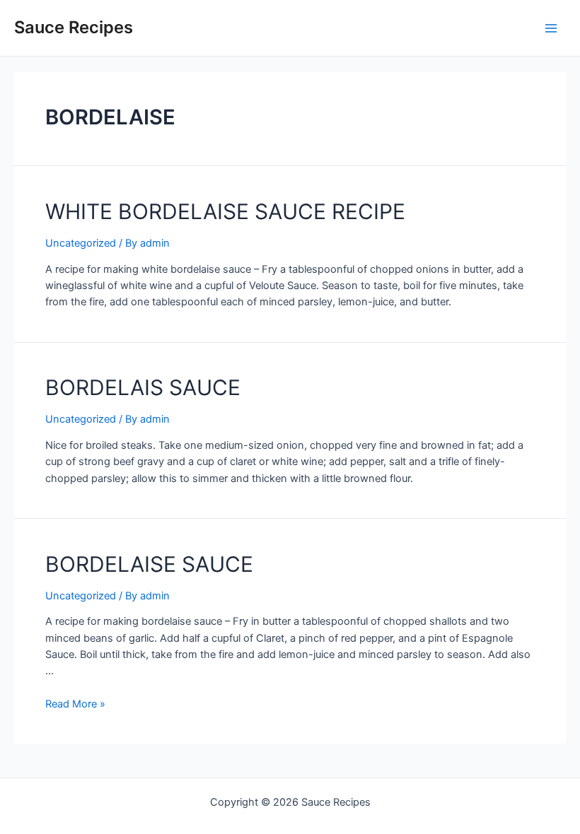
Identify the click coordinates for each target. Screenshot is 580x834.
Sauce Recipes (73, 27)
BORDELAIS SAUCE (142, 387)
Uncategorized (80, 243)
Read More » (75, 704)
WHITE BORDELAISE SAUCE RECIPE (225, 211)
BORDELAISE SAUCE (149, 564)
